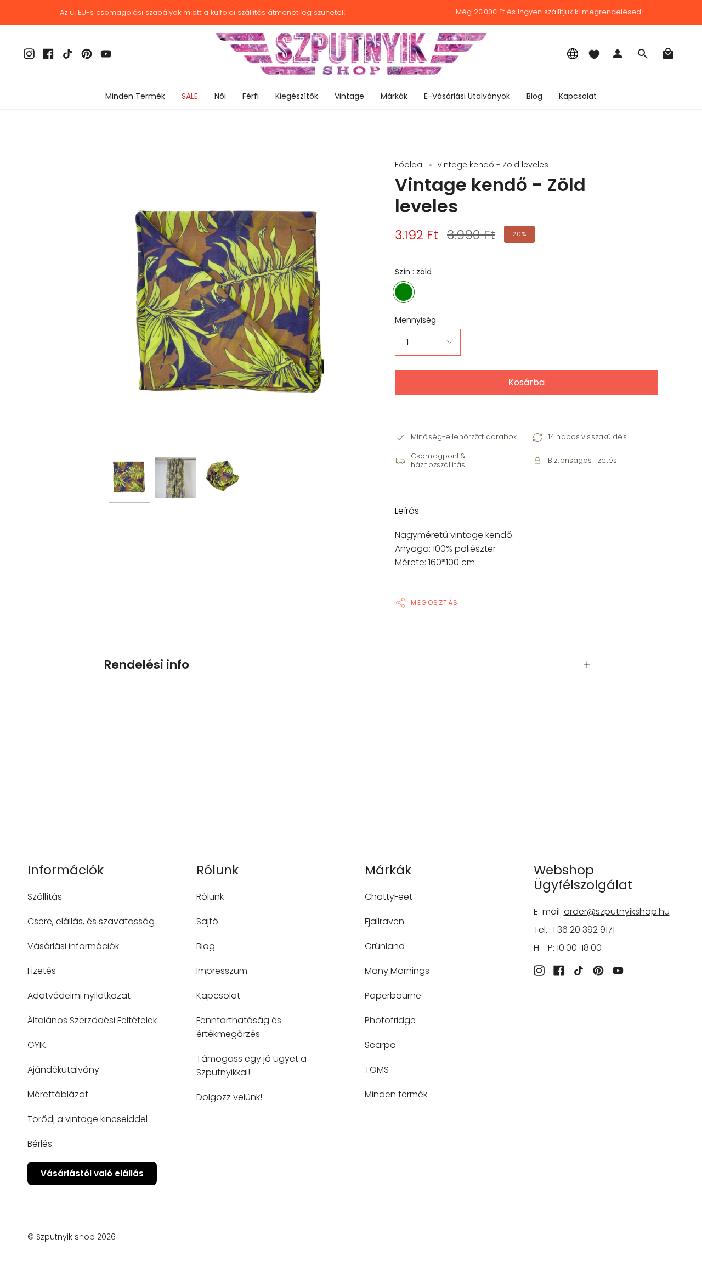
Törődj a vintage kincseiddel (87, 1119)
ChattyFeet (388, 896)
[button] (220, 96)
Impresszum (221, 971)
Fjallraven (384, 921)
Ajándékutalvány (63, 1069)
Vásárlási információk (73, 946)
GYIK (36, 1045)
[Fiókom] (617, 54)
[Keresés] (642, 54)
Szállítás (44, 896)
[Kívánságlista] (594, 54)
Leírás (407, 510)
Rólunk (210, 896)
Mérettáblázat (57, 1094)
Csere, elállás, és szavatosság (91, 921)
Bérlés (39, 1143)
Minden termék (396, 1094)
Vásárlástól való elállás (92, 1173)
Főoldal (409, 164)
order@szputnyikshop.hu (617, 911)
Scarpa (380, 1045)
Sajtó (207, 921)
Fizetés (41, 971)
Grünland (385, 946)
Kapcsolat (218, 995)
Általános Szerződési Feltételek (92, 1020)
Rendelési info (146, 664)
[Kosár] (668, 54)
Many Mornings (397, 971)
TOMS (377, 1069)
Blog (205, 946)
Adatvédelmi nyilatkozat (79, 995)
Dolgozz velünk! (229, 1097)
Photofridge (390, 1020)
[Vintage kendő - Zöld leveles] (129, 477)
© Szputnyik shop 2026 (71, 1236)
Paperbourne (393, 995)
